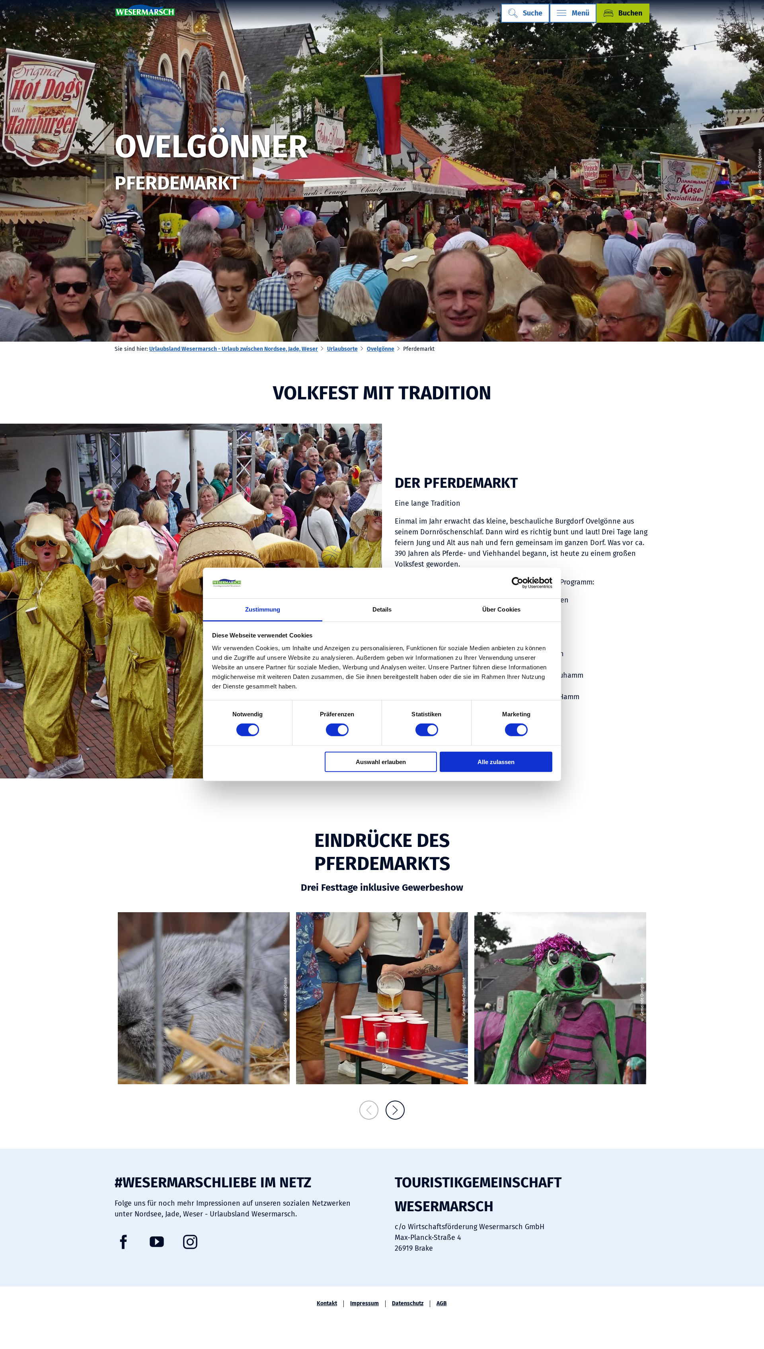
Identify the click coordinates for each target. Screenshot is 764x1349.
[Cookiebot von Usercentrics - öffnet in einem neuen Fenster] (517, 583)
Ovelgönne (380, 349)
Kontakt (327, 1303)
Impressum (364, 1303)
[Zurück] (368, 1110)
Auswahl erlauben (381, 761)
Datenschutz (407, 1303)
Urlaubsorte (342, 349)
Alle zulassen (496, 761)
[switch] (337, 729)
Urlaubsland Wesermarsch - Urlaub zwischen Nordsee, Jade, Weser (233, 349)
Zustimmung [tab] (263, 609)
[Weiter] (395, 1110)
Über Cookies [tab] (501, 609)
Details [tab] (382, 609)
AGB (442, 1303)
